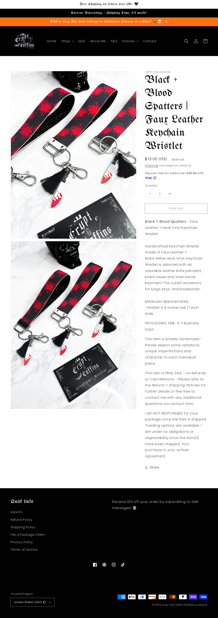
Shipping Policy (23, 527)
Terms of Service (24, 549)
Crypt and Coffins (172, 604)
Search (16, 512)
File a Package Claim (28, 535)
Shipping (151, 165)
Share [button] (154, 467)
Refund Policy (21, 520)
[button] (67, 41)
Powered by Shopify (195, 604)
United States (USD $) (30, 602)
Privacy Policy (22, 542)
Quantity (151, 185)
